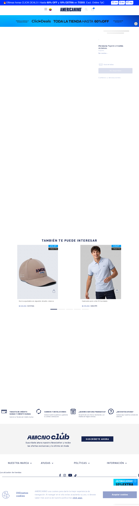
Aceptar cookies (120, 495)
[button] (45, 9)
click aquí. (78, 498)
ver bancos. (102, 48)
